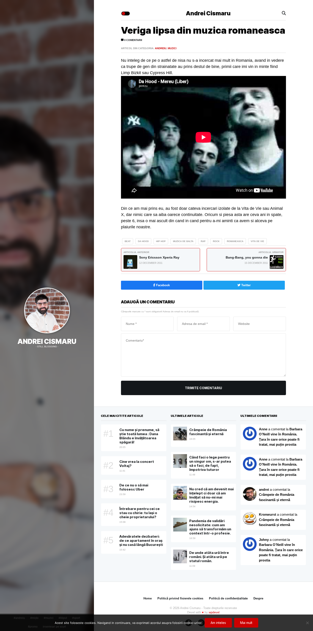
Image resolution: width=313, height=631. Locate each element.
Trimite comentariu (203, 388)
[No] (307, 622)
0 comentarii (133, 40)
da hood (143, 241)
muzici (172, 48)
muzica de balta (183, 241)
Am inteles (218, 623)
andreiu (160, 48)
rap (203, 241)
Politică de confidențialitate (228, 598)
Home (147, 598)
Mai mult (246, 623)
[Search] (284, 13)
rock (216, 241)
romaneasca (235, 241)
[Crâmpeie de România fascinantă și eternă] (250, 519)
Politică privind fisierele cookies (180, 598)
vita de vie (257, 241)
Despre (258, 598)
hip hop (161, 241)
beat (128, 241)
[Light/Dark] (125, 13)
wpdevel (214, 612)
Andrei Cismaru (46, 341)
